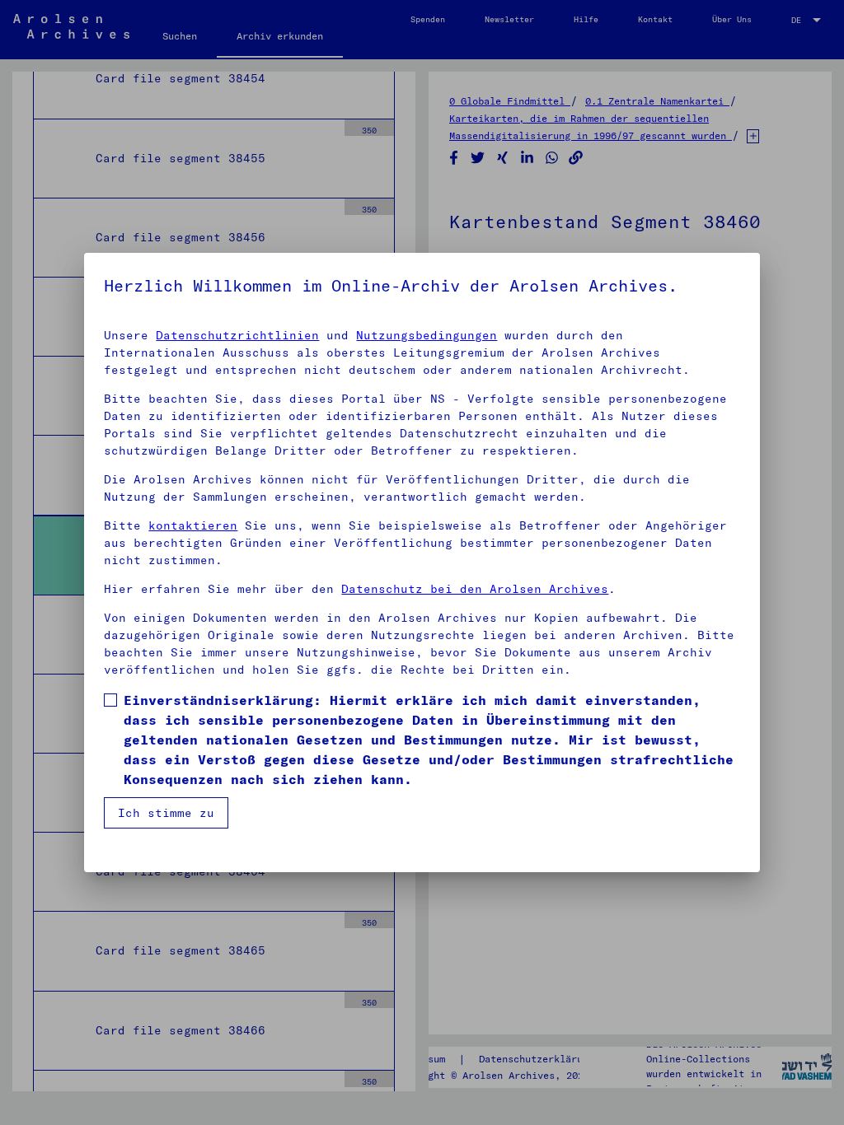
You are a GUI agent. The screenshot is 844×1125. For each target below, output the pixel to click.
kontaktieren (192, 525)
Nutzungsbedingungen (426, 335)
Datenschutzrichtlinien (237, 335)
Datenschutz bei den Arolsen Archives (474, 588)
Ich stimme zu (166, 812)
